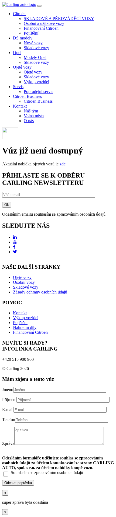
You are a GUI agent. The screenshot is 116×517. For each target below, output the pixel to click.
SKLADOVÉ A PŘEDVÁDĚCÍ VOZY (59, 18)
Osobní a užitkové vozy (44, 23)
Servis (18, 86)
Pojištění (31, 33)
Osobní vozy (24, 282)
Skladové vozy (36, 47)
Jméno (7, 389)
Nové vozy (33, 43)
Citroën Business (27, 96)
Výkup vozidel (36, 81)
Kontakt (20, 106)
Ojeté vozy (22, 67)
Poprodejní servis (38, 91)
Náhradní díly (24, 327)
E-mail (7, 409)
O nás (29, 120)
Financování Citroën (41, 28)
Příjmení (9, 399)
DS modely (22, 38)
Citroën (19, 13)
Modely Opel (35, 57)
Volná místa (34, 116)
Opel (17, 52)
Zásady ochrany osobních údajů (40, 292)
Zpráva (8, 443)
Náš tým (31, 111)
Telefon (8, 419)
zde (63, 164)
